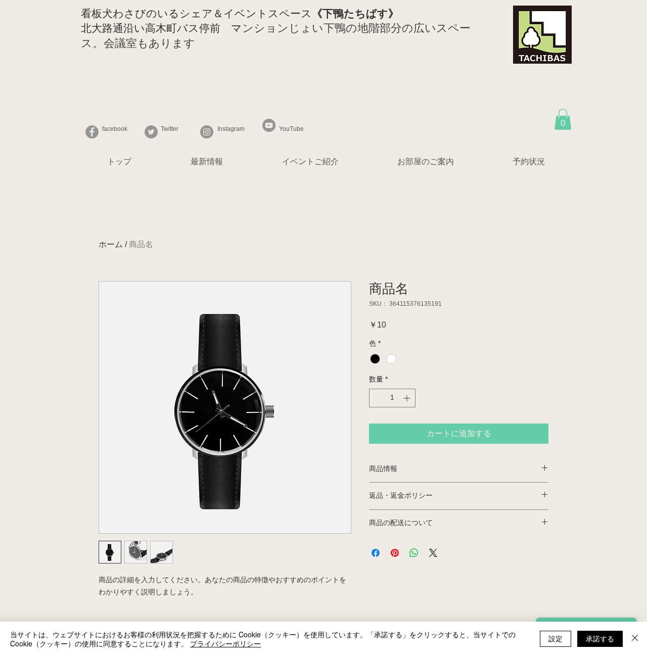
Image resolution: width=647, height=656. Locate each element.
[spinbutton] (392, 398)
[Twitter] (151, 131)
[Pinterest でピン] (395, 553)
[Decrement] (377, 398)
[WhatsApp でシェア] (414, 553)
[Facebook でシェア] (375, 553)
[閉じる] (635, 639)
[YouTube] (268, 125)
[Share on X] (433, 553)
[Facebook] (92, 131)
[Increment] (407, 398)
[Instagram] (206, 131)
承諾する (600, 638)
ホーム (111, 244)
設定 (555, 638)
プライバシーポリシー (225, 643)
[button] (563, 119)
